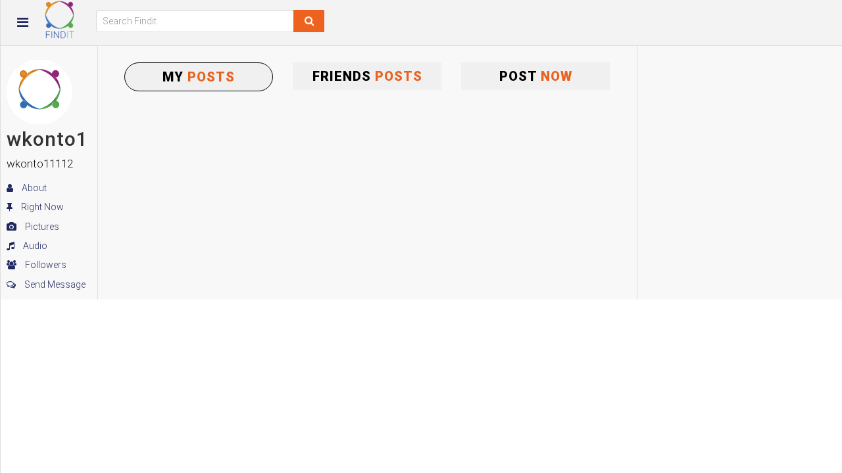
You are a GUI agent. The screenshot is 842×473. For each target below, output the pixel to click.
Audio (34, 245)
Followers (44, 264)
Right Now (41, 207)
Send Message (54, 284)
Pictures (41, 226)
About (33, 188)
